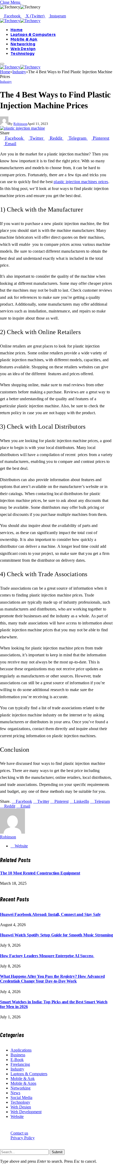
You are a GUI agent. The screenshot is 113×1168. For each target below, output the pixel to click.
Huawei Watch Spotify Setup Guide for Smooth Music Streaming (56, 935)
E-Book (17, 1059)
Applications (21, 1050)
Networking (23, 44)
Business (18, 1055)
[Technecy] (20, 20)
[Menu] (2, 64)
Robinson (20, 124)
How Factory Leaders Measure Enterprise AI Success (47, 956)
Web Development (26, 1112)
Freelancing (20, 1064)
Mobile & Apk (24, 39)
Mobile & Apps (23, 1083)
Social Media (21, 1097)
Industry (6, 82)
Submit (57, 1152)
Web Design (23, 48)
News (15, 1093)
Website (17, 1116)
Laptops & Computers (33, 34)
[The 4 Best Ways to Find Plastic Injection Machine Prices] (22, 128)
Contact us (19, 1133)
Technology (22, 53)
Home (17, 29)
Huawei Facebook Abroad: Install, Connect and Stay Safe (50, 914)
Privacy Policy (23, 1138)
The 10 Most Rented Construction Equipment (40, 873)
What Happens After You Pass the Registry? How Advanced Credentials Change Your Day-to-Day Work (52, 978)
